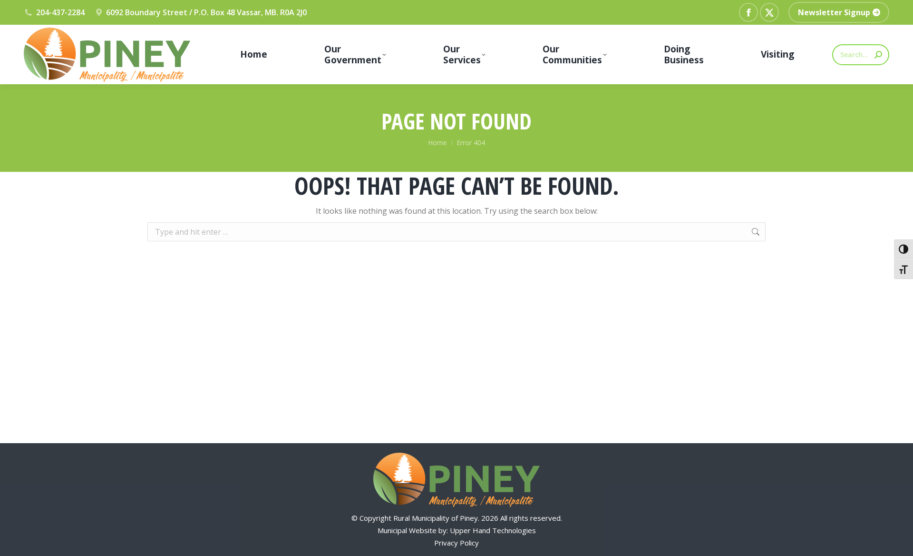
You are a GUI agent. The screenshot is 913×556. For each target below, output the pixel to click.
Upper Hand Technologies (493, 530)
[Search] (878, 54)
